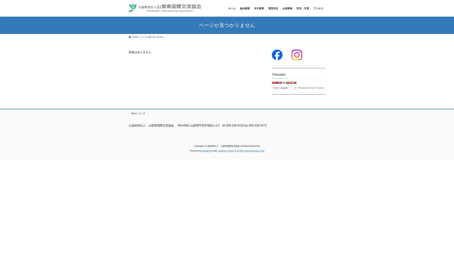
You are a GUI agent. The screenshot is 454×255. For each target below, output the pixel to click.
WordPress (207, 151)
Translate (320, 88)
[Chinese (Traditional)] (277, 82)
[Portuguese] (287, 82)
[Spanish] (291, 82)
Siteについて (138, 113)
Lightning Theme (226, 151)
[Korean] (284, 82)
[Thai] (294, 82)
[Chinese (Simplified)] (273, 82)
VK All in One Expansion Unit (250, 151)
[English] (280, 82)
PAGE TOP (441, 244)
